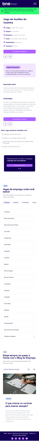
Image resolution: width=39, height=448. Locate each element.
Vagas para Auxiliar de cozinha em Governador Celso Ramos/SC (18, 142)
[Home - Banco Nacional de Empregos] (10, 3)
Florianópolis (8, 323)
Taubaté (7, 297)
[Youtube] (27, 438)
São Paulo (7, 244)
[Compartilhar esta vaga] (5, 56)
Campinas (7, 238)
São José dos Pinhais (11, 225)
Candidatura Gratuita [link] (19, 51)
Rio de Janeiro (9, 277)
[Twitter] (23, 438)
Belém (6, 264)
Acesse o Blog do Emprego (11, 369)
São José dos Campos (11, 330)
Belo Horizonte (9, 218)
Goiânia (6, 258)
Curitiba (7, 212)
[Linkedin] (12, 438)
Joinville (7, 231)
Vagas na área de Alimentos (11, 146)
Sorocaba (7, 303)
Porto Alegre (8, 271)
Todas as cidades (10, 336)
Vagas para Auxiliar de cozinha (12, 134)
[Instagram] (19, 438)
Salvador (7, 251)
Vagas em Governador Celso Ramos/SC (15, 138)
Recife (6, 317)
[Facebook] (16, 438)
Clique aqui (12, 10)
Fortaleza (7, 284)
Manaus (6, 290)
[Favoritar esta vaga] (10, 56)
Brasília (6, 310)
